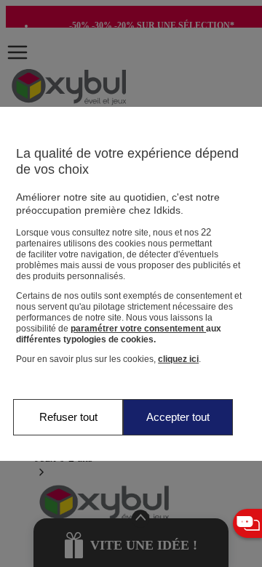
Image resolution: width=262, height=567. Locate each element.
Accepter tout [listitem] (178, 417)
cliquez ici (178, 359)
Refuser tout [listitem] (68, 417)
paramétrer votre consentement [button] (138, 328)
